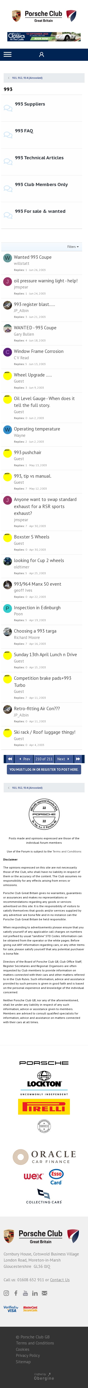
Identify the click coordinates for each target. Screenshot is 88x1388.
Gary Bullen (24, 334)
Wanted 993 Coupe (33, 257)
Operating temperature (37, 429)
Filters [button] (71, 247)
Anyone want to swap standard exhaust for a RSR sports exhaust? (45, 506)
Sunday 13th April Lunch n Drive (45, 654)
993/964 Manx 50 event (37, 584)
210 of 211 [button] (44, 759)
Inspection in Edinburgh (37, 607)
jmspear (21, 287)
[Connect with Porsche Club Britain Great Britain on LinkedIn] (35, 1293)
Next (61, 759)
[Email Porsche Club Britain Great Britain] (44, 1293)
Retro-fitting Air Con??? (37, 708)
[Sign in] (40, 55)
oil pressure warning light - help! (46, 281)
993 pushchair (27, 452)
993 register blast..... (34, 304)
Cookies (22, 1349)
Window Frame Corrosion (39, 351)
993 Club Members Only (41, 184)
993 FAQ (24, 131)
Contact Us (60, 1279)
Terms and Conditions (67, 851)
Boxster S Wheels (31, 537)
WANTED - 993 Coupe (35, 328)
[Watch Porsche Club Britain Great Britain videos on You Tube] (25, 1293)
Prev (26, 759)
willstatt (21, 263)
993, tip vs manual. (32, 476)
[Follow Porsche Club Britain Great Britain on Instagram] (6, 1293)
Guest (19, 381)
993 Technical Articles (39, 158)
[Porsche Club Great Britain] (44, 15)
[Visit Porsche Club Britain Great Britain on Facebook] (16, 1293)
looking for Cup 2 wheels (39, 560)
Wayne (19, 435)
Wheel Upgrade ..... (33, 375)
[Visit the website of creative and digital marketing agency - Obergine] (44, 1376)
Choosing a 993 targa (35, 631)
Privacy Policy (28, 1355)
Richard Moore (27, 637)
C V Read (21, 357)
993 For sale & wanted (40, 211)
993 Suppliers (30, 104)
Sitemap (23, 1361)
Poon (18, 614)
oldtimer (21, 567)
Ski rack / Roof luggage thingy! (45, 732)
